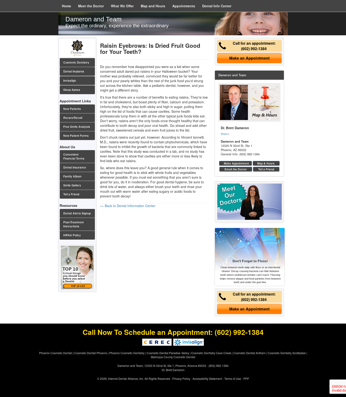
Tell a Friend (266, 169)
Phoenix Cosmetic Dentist (55, 353)
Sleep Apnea (71, 90)
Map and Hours (153, 6)
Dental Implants (73, 71)
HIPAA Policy (72, 235)
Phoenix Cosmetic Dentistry (127, 353)
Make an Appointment (249, 58)
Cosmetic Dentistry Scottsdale (287, 353)
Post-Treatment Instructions (73, 224)
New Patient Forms (76, 136)
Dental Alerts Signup (77, 213)
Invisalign (69, 81)
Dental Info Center (216, 6)
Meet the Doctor (91, 6)
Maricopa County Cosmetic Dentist (173, 357)
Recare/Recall (72, 118)
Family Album (72, 176)
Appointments (183, 6)
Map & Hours (266, 163)
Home (66, 6)
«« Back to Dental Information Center (127, 205)
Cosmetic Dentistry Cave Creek (211, 353)
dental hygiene (176, 182)
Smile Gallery (72, 185)
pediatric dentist (164, 85)
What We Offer (122, 6)
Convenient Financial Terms (73, 156)
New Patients (72, 109)
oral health (160, 125)
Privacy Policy (181, 379)
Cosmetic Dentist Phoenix (90, 353)
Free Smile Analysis (76, 127)
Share (224, 134)
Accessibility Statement (207, 379)
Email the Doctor (236, 169)
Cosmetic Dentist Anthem (249, 353)
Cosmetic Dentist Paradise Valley (168, 353)
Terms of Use (232, 379)
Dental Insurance (74, 167)
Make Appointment (236, 163)
